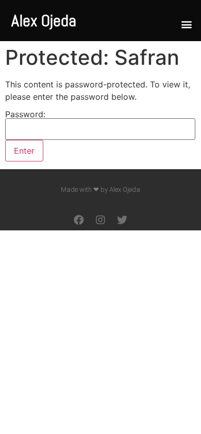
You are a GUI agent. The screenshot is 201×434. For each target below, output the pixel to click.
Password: (25, 114)
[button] (186, 23)
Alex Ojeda (43, 20)
